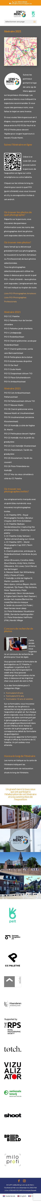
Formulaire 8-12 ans (15, 696)
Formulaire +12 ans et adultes (19, 699)
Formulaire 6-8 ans (14, 693)
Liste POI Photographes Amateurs (20, 293)
